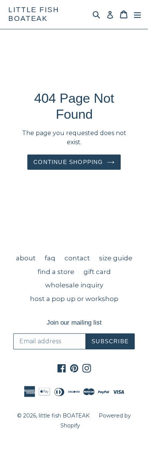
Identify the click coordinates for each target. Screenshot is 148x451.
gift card (97, 272)
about (26, 258)
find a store (56, 272)
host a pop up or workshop (74, 299)
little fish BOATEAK (33, 14)
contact (77, 258)
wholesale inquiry (74, 285)
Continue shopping (68, 162)
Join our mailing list (74, 322)
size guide (115, 258)
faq (50, 258)
